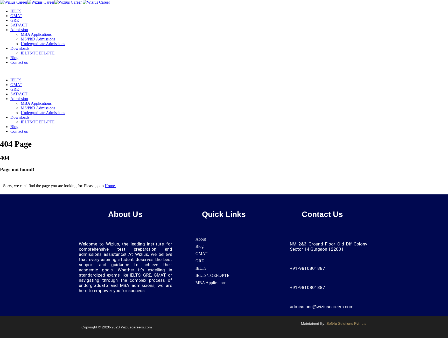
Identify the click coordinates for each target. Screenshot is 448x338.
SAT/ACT (18, 25)
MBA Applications (36, 34)
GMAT (16, 15)
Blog (14, 57)
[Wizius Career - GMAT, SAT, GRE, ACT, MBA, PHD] (41, 2)
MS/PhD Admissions (38, 39)
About (200, 239)
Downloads (19, 48)
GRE (14, 20)
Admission (19, 29)
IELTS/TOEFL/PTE (38, 53)
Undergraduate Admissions (43, 43)
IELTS (16, 11)
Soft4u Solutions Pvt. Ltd (346, 323)
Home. (110, 186)
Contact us (19, 62)
